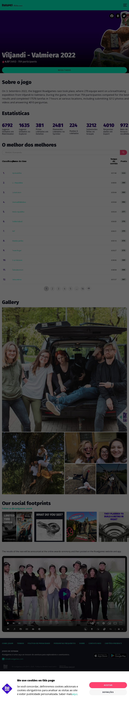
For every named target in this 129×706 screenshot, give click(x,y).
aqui (74, 694)
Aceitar (108, 685)
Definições (108, 692)
